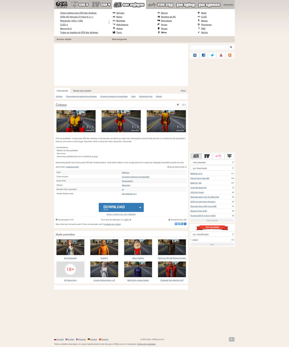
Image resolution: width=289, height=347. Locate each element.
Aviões (119, 28)
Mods (203, 12)
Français (82, 339)
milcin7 (195, 239)
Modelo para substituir (82, 90)
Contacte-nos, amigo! (112, 224)
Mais (212, 244)
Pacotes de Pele (145, 96)
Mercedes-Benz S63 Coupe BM (203, 206)
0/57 (126, 219)
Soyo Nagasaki (70, 258)
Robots (159, 96)
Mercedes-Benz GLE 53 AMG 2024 (204, 197)
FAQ (203, 28)
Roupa (164, 28)
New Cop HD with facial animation (172, 258)
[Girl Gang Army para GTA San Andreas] (70, 269)
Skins (164, 32)
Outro (133, 96)
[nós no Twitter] (212, 55)
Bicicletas (120, 20)
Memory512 (66, 28)
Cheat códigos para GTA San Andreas (78, 12)
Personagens (127, 181)
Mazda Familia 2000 (198, 211)
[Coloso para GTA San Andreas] (76, 121)
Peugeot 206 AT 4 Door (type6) (203, 215)
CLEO (204, 16)
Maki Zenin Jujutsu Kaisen (138, 280)
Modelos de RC (168, 16)
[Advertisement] (122, 65)
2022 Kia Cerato (197, 192)
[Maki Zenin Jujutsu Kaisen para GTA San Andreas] (138, 269)
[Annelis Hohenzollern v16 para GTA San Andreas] (104, 269)
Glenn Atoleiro (138, 258)
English (71, 339)
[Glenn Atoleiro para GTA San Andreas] (138, 247)
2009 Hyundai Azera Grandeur (203, 201)
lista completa (212, 220)
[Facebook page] (203, 55)
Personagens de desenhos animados (81, 96)
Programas (206, 24)
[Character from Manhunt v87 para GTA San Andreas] (172, 269)
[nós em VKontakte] (194, 55)
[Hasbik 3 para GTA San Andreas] (104, 247)
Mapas (204, 20)
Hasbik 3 (104, 258)
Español (105, 339)
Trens (119, 32)
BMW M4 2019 (196, 173)
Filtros (183, 90)
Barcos (164, 12)
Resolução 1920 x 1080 (71, 20)
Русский (60, 339)
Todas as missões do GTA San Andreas (79, 32)
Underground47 (72, 166)
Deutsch (93, 339)
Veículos (120, 12)
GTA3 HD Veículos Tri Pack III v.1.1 (76, 16)
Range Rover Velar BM (199, 178)
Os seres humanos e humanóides (114, 96)
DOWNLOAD (114, 207)
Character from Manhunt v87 (172, 280)
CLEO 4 (64, 24)
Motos (119, 16)
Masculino (126, 185)
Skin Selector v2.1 (129, 194)
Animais (59, 96)
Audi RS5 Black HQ (198, 187)
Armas (164, 24)
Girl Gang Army (70, 280)
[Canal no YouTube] (221, 55)
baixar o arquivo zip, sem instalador (121, 214)
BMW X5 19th (196, 183)
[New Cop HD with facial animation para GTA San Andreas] (172, 247)
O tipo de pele (62, 90)
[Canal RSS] (229, 55)
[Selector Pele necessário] (123, 189)
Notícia (204, 32)
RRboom (125, 172)
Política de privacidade (146, 344)
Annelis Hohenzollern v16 (104, 280)
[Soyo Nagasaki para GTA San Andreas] (70, 247)
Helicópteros (122, 24)
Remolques (166, 20)
